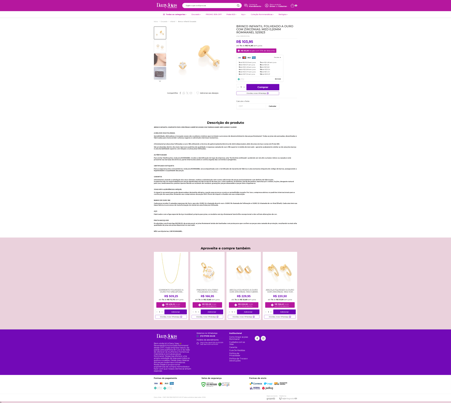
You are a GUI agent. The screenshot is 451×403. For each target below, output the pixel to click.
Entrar (272, 6)
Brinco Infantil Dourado (187, 21)
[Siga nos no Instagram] (263, 338)
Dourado (164, 21)
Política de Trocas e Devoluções (238, 359)
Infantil (172, 21)
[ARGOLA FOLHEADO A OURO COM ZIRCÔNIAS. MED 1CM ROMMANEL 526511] (280, 286)
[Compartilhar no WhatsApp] (184, 93)
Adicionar (175, 312)
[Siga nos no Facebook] (257, 338)
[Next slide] (160, 81)
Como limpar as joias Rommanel (238, 338)
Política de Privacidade (234, 354)
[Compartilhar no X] (187, 93)
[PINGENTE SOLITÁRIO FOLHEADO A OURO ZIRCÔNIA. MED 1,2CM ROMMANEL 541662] (207, 286)
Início (156, 21)
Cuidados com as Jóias (237, 343)
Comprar (262, 87)
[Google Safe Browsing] (224, 384)
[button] (160, 33)
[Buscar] (238, 5)
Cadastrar (282, 6)
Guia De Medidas (237, 350)
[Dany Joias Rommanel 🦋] (167, 5)
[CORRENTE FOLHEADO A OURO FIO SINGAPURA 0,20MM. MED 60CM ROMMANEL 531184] (171, 286)
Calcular (272, 106)
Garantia (233, 347)
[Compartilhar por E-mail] (191, 93)
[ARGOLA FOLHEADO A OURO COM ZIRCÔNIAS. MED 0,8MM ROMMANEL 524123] (244, 286)
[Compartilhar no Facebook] (180, 93)
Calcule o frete (242, 101)
